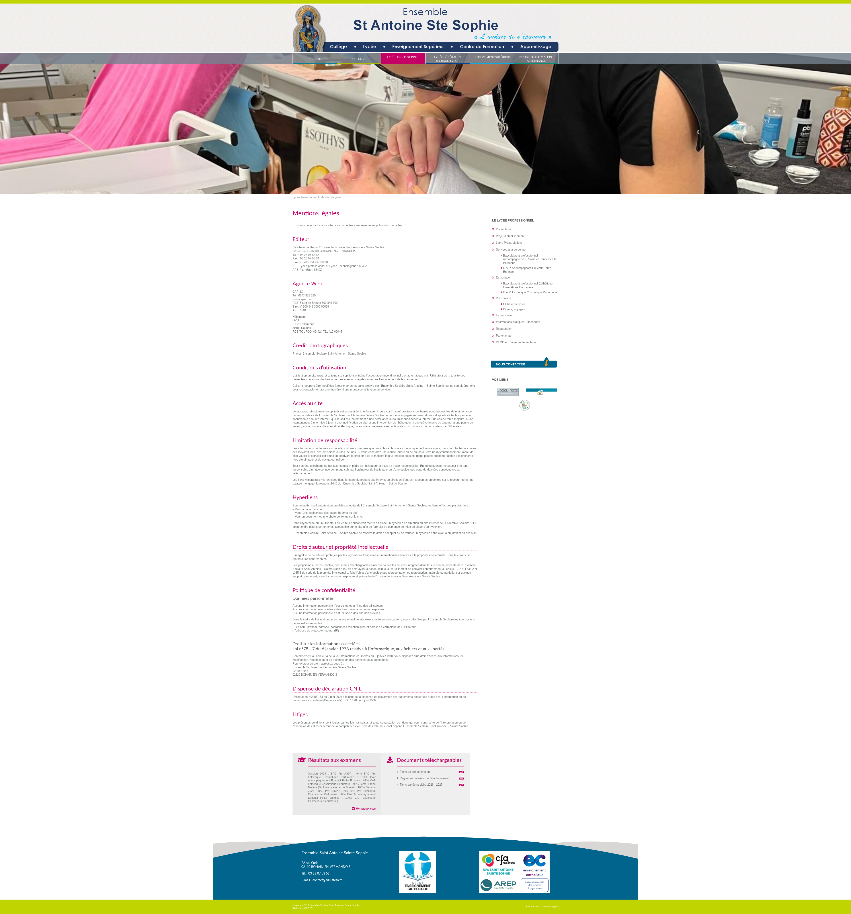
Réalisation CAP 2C (302, 908)
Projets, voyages (514, 309)
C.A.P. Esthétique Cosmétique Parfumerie (530, 292)
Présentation (504, 229)
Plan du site (532, 906)
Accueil (314, 59)
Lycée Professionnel (403, 57)
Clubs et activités (514, 304)
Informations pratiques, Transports (518, 322)
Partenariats (503, 335)
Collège (358, 59)
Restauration (504, 328)
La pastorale (504, 315)
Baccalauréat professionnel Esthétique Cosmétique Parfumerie (527, 285)
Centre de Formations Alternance (536, 59)
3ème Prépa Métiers (509, 242)
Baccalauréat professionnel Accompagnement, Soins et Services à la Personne (529, 259)
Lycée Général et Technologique (447, 59)
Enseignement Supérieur (492, 57)
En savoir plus (366, 808)
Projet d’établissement (510, 236)
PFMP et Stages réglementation (516, 342)
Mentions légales (549, 906)
